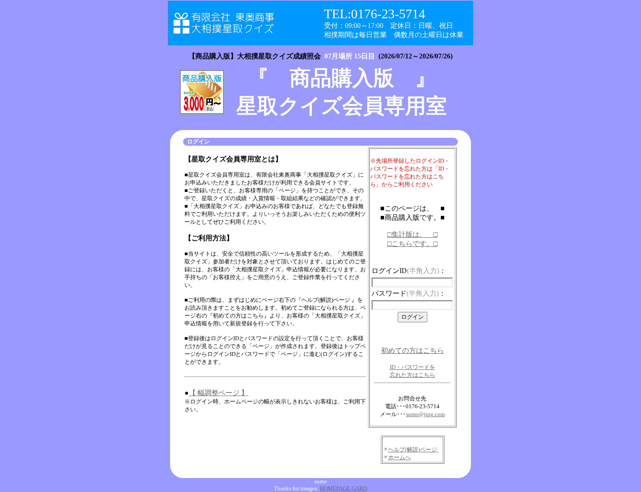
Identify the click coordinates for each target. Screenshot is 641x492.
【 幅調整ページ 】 (218, 392)
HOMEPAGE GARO (343, 488)
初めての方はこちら (412, 350)
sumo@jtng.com (425, 414)
